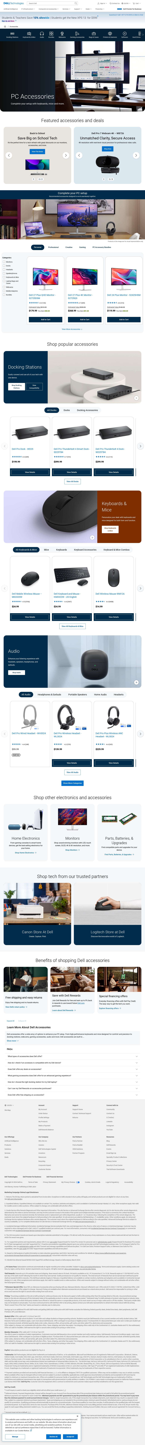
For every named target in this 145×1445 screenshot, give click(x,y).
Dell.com (81, 1003)
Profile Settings (44, 1117)
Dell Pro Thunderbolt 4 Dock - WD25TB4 (110, 450)
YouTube (109, 1130)
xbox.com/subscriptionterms (90, 1267)
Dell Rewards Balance (46, 1130)
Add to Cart (45, 319)
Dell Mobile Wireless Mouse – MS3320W (27, 595)
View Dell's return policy (15, 1007)
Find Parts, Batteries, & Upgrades (118, 854)
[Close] (77, 1416)
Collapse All (22, 1021)
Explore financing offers (109, 1008)
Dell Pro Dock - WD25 (22, 449)
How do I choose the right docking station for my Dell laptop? (32, 1082)
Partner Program (78, 1153)
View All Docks (73, 481)
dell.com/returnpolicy (14, 1199)
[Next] (140, 446)
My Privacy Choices (68, 1182)
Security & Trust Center (114, 1165)
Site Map (8, 1110)
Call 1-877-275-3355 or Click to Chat (126, 15)
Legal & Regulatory (112, 1182)
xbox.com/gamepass (71, 1269)
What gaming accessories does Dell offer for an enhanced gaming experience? (39, 1076)
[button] (103, 3)
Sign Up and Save (8, 21)
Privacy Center (111, 1161)
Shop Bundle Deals (37, 144)
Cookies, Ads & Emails (92, 1182)
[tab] (37, 247)
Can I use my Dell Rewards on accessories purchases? (29, 1088)
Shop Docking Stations (17, 386)
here (22, 1282)
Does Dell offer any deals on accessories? (24, 1069)
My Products (43, 1121)
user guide (53, 1242)
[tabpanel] (72, 292)
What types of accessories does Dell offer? (25, 1056)
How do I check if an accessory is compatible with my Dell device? (34, 1063)
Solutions (8, 1149)
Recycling (42, 1161)
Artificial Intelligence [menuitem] (11, 9)
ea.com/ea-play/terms (88, 1269)
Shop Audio (16, 672)
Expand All (10, 1021)
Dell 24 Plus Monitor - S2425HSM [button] (123, 295)
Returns (75, 1117)
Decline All (54, 1437)
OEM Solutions (77, 1149)
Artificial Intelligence (12, 1141)
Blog (108, 1141)
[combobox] (52, 3)
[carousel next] (66, 155)
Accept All (70, 1437)
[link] (115, 3)
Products (8, 1145)
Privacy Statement (49, 1182)
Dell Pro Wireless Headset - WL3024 (67, 735)
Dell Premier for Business (132, 9)
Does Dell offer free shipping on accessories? (26, 1095)
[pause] (33, 179)
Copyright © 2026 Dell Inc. (14, 1182)
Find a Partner (77, 1141)
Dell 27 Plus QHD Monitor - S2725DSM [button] (42, 297)
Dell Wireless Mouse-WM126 (110, 593)
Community (110, 1109)
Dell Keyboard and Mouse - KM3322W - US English (67, 595)
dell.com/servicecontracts (84, 1222)
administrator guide (105, 1242)
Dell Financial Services (55, 1177)
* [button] (112, 142)
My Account (43, 1109)
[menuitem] (28, 9)
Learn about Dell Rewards (62, 1010)
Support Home (77, 1109)
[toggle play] (136, 398)
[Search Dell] (76, 3)
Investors (42, 1153)
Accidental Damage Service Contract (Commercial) (33, 1231)
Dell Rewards (111, 1145)
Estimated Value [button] (34, 307)
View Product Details (107, 149)
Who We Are (43, 1141)
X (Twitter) (110, 1117)
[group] (37, 155)
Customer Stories (45, 1169)
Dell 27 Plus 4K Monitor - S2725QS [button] (80, 297)
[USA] (5, 27)
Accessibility (128, 1182)
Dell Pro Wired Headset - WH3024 (29, 733)
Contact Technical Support (81, 1113)
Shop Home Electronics (24, 853)
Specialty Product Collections (116, 1157)
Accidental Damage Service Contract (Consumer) (108, 1228)
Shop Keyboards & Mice (110, 529)
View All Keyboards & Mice (72, 626)
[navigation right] (143, 35)
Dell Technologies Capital (47, 1149)
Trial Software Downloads (115, 1169)
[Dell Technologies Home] (14, 3)
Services (7, 1153)
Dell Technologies (11, 1177)
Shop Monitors (71, 850)
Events (108, 1149)
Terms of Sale (33, 1182)
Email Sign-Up (111, 1153)
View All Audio (72, 772)
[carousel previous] (8, 155)
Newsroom (42, 1157)
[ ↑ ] (94, 1222)
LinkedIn (109, 1121)
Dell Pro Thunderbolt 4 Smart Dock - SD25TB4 (72, 450)
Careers (41, 1145)
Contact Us (110, 1113)
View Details (30, 472)
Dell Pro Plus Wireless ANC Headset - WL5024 (109, 735)
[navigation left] (12, 410)
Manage (15, 1437)
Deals (6, 1157)
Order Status (43, 1113)
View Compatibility (34, 386)
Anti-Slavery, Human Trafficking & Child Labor (20, 1187)
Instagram (110, 1126)
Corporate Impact (45, 1165)
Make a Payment (44, 1126)
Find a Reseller (77, 1145)
